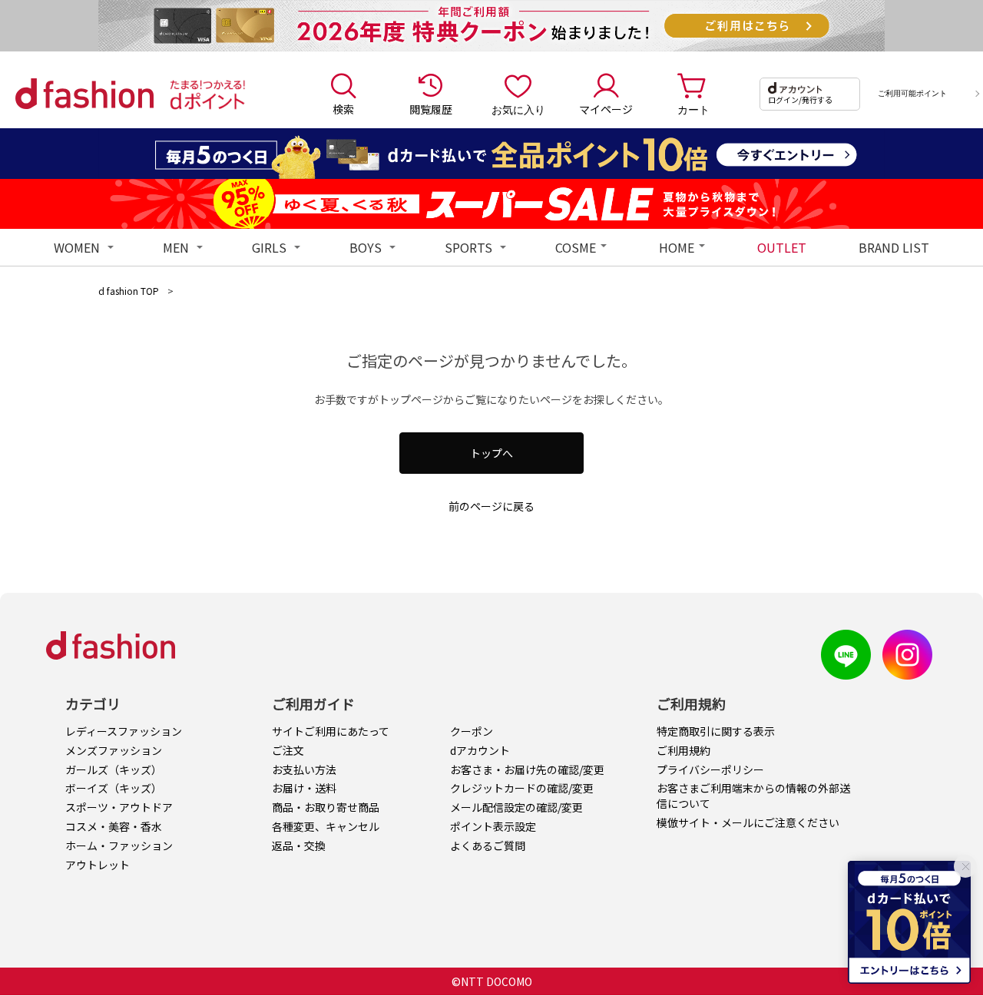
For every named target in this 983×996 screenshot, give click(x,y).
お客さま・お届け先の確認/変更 (527, 769)
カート (693, 109)
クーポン (471, 731)
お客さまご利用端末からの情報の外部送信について (753, 795)
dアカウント (480, 750)
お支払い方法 (304, 769)
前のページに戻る (491, 506)
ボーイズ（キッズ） (113, 788)
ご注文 (288, 750)
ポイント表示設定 (493, 826)
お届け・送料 (304, 788)
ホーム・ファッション (119, 845)
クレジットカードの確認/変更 (522, 788)
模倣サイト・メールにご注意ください (748, 822)
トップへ (491, 453)
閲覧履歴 (430, 109)
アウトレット (97, 864)
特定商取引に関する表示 (716, 731)
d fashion (84, 94)
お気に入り (518, 109)
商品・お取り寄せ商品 (325, 807)
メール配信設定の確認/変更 (516, 807)
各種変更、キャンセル (325, 826)
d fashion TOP (128, 290)
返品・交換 (299, 845)
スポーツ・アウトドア (119, 807)
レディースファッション (123, 731)
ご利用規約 (683, 750)
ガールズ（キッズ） (113, 769)
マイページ (606, 109)
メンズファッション (113, 750)
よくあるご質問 (487, 845)
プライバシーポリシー (710, 769)
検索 (343, 109)
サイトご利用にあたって (330, 731)
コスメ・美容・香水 (113, 826)
